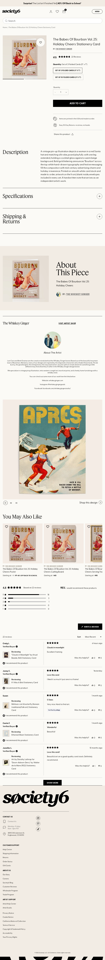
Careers (6, 878)
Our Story (6, 874)
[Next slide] (96, 550)
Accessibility (7, 933)
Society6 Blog (8, 882)
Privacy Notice (8, 913)
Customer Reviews (10, 886)
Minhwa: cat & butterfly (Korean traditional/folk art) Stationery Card (25, 707)
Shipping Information (11, 853)
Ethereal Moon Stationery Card (25, 734)
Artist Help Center (9, 904)
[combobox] (52, 20)
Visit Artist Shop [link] (67, 323)
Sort (79, 636)
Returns (5, 857)
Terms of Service (9, 925)
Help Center (7, 849)
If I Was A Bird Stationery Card (24, 682)
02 (11, 503)
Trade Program (8, 894)
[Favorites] (57, 11)
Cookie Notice (8, 917)
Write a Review (93, 627)
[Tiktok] (38, 829)
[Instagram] (38, 818)
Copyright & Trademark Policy (14, 929)
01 (5, 503)
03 (16, 503)
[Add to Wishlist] (7, 526)
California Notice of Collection (14, 921)
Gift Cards (7, 865)
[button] (70, 56)
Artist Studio (7, 908)
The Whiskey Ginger (64, 49)
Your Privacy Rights (10, 937)
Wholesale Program (10, 890)
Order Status (7, 861)
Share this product (62, 134)
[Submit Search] (6, 21)
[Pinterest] (38, 823)
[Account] (50, 11)
